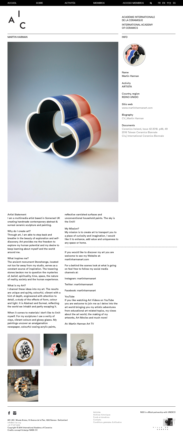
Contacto (97, 420)
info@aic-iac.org (14, 423)
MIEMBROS (99, 3)
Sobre (39, 3)
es (174, 3)
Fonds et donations (101, 417)
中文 (169, 3)
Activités (70, 3)
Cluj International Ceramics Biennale (143, 136)
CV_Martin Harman (133, 118)
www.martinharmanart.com (137, 108)
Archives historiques (101, 415)
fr (159, 3)
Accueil (12, 3)
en (163, 3)
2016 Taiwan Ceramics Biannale (139, 132)
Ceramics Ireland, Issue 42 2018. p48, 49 (145, 129)
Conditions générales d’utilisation (107, 422)
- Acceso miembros (133, 3)
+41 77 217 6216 (14, 425)
